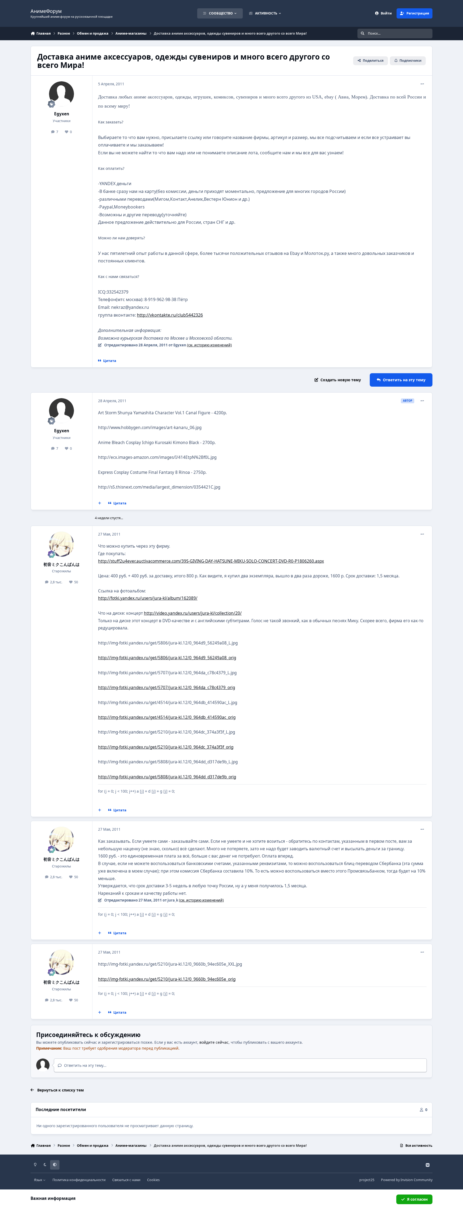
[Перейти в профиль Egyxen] (61, 94)
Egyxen (61, 114)
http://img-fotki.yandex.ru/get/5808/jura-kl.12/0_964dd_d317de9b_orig (167, 777)
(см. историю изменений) (209, 345)
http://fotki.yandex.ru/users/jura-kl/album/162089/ (147, 598)
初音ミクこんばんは (61, 564)
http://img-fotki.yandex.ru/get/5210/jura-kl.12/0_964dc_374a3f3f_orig (165, 747)
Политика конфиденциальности (79, 1180)
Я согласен (417, 1199)
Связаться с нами (126, 1180)
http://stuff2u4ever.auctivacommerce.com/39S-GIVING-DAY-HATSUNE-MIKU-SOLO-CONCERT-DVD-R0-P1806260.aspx (211, 561)
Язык (38, 1180)
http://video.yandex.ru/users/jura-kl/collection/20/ (193, 613)
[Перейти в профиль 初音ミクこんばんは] (61, 544)
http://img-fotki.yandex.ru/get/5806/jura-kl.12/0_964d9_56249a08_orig (167, 658)
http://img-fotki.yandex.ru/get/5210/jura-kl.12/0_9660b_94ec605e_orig (167, 979)
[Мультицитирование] (100, 503)
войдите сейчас (214, 1042)
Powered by (406, 1180)
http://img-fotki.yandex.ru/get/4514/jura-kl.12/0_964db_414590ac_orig (167, 717)
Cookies (153, 1180)
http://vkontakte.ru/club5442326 (170, 315)
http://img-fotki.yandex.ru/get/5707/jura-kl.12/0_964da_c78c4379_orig (166, 687)
